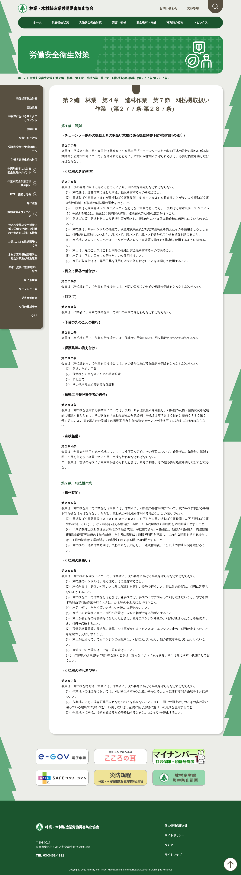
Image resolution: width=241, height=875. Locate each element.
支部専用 (193, 8)
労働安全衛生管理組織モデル (22, 148)
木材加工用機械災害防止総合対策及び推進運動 (22, 256)
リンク (169, 844)
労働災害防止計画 (26, 98)
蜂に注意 (32, 203)
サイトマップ (173, 854)
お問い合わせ (169, 8)
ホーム (37, 22)
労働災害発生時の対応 (24, 159)
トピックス (201, 22)
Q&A (34, 315)
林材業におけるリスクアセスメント (22, 118)
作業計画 (32, 129)
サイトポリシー (175, 835)
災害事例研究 (29, 297)
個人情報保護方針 (176, 825)
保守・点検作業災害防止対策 (22, 269)
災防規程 (32, 107)
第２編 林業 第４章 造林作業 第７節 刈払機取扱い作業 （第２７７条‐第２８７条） (113, 78)
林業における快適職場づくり (22, 243)
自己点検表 (30, 280)
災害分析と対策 (28, 137)
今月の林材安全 (28, 306)
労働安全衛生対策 (41, 78)
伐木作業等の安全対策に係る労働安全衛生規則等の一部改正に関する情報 (22, 228)
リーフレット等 (28, 288)
